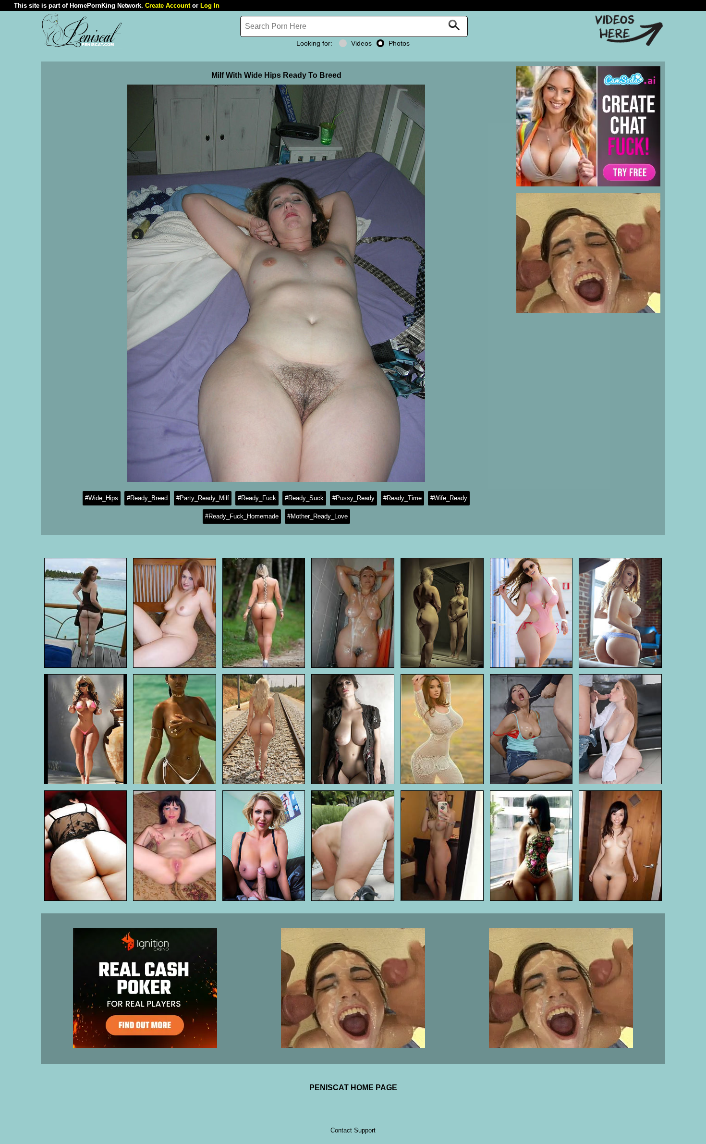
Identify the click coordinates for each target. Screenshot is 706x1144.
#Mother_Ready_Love (317, 516)
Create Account (167, 5)
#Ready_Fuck (257, 498)
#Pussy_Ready (353, 498)
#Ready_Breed (147, 498)
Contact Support (353, 1130)
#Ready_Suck (304, 498)
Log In (209, 5)
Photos (399, 43)
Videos (361, 43)
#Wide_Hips (101, 498)
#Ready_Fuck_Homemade (242, 516)
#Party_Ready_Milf (202, 498)
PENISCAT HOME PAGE (353, 1087)
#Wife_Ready (448, 498)
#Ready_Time (402, 498)
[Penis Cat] (81, 46)
